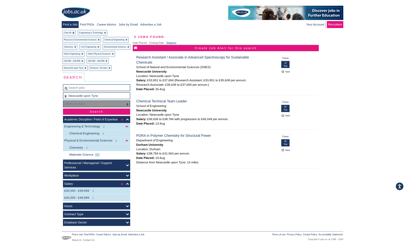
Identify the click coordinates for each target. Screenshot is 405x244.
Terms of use (279, 234)
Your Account (315, 24)
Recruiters (335, 24)
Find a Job (70, 24)
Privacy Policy (294, 234)
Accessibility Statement (330, 234)
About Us (77, 240)
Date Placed (140, 43)
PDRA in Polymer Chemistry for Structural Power (173, 136)
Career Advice (106, 24)
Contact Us (89, 240)
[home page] (76, 13)
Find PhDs (87, 24)
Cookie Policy (310, 234)
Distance (171, 43)
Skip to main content (15, 3)
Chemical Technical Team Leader (161, 101)
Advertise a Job (151, 24)
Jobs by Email (128, 24)
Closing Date (156, 43)
